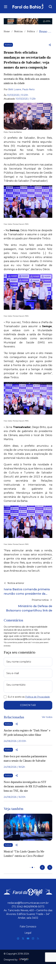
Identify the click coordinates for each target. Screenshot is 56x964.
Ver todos (47, 717)
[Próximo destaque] (49, 867)
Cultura (8, 845)
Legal (28, 932)
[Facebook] (18, 938)
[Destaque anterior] (42, 867)
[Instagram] (33, 938)
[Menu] (5, 7)
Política (31, 31)
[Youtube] (28, 938)
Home (7, 31)
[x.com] (23, 938)
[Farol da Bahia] (28, 7)
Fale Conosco (28, 926)
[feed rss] (38, 938)
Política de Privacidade (37, 696)
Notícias (18, 31)
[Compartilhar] (49, 44)
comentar (28, 705)
